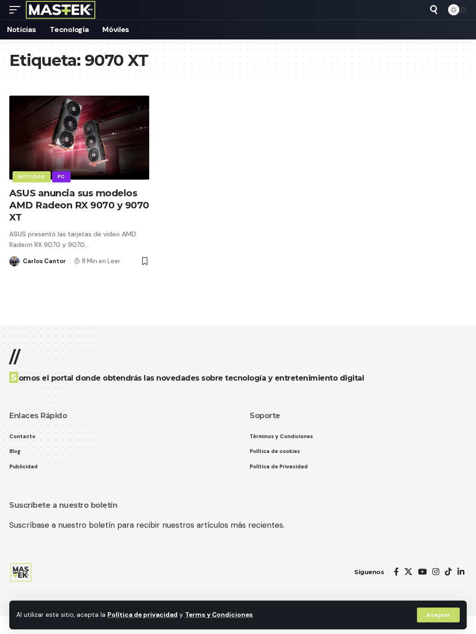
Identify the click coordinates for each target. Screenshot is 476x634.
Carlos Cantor (44, 261)
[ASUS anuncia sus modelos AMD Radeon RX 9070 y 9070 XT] (79, 138)
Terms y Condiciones (219, 615)
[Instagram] (436, 572)
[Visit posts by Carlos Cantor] (14, 261)
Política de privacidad (142, 615)
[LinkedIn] (461, 572)
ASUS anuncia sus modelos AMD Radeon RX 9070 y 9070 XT (79, 205)
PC (61, 177)
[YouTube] (422, 572)
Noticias (31, 177)
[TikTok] (448, 572)
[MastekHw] (60, 9)
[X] (408, 572)
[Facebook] (396, 572)
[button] (438, 615)
